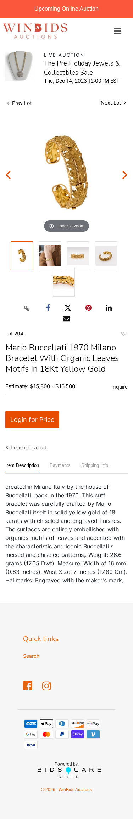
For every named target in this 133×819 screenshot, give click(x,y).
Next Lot (111, 103)
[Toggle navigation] (117, 31)
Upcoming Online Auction (66, 9)
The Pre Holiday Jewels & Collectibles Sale (82, 68)
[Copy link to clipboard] (26, 308)
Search (31, 656)
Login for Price (32, 419)
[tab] (22, 468)
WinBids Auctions (74, 789)
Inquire (119, 386)
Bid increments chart (25, 447)
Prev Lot (21, 103)
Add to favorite (123, 335)
